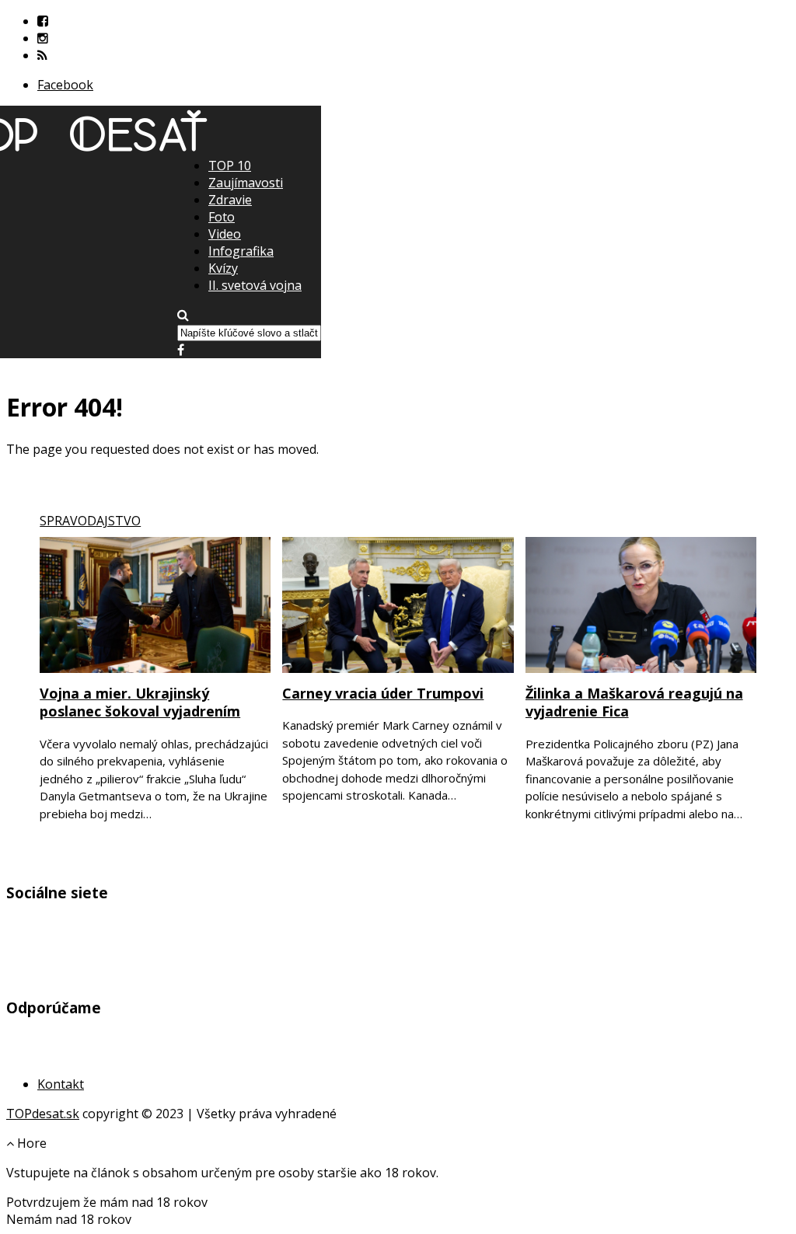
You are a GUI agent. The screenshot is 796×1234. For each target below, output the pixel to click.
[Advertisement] (398, 265)
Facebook (65, 84)
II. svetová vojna (255, 285)
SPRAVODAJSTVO (90, 520)
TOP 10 (229, 165)
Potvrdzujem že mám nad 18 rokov (107, 1202)
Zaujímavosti (245, 182)
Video (224, 233)
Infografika (241, 251)
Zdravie (230, 199)
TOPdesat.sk (42, 1113)
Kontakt (60, 1084)
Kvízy (223, 268)
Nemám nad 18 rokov (68, 1219)
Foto (221, 216)
